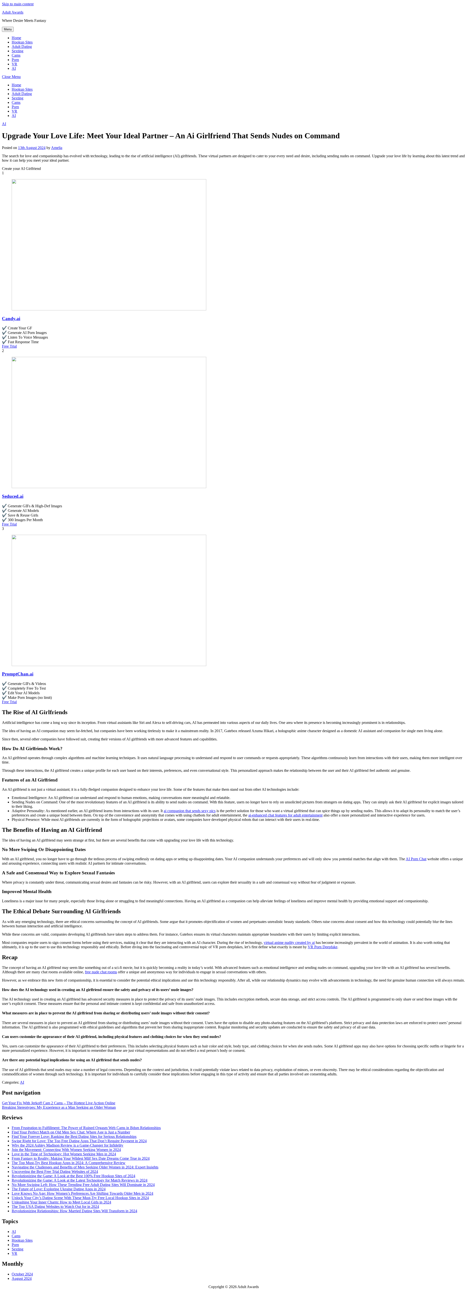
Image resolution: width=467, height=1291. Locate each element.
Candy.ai (11, 318)
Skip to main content (18, 4)
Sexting (17, 51)
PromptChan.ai (17, 673)
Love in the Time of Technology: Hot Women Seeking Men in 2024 (64, 1154)
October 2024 (22, 1274)
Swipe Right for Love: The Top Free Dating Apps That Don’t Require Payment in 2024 (79, 1141)
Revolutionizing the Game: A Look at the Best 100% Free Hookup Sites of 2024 (73, 1176)
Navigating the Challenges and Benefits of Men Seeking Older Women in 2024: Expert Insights (85, 1167)
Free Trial (9, 346)
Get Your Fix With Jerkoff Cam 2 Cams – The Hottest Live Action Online (58, 1103)
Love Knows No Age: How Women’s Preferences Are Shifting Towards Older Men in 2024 (82, 1193)
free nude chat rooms (101, 972)
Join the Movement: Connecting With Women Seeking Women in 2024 (66, 1150)
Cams (16, 55)
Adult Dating (22, 46)
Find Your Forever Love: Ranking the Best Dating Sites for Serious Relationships (74, 1136)
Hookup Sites (22, 42)
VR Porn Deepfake (322, 947)
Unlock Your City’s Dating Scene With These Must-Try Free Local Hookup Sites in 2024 (80, 1198)
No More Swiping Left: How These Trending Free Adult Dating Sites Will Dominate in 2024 (83, 1185)
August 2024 (22, 1278)
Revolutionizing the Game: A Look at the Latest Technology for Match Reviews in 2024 (79, 1180)
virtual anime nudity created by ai (289, 942)
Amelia (56, 148)
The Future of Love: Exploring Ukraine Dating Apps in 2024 (59, 1189)
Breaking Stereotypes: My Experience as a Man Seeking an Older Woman (59, 1107)
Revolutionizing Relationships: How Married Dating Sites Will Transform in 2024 (74, 1211)
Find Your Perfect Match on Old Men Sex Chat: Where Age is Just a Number (71, 1132)
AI (14, 68)
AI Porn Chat (416, 859)
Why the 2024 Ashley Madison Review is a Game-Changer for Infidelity (67, 1145)
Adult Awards (12, 12)
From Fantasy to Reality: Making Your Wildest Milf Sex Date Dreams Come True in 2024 (81, 1158)
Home (16, 38)
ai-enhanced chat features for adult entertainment (285, 815)
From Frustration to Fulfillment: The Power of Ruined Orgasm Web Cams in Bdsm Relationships (86, 1128)
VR (14, 64)
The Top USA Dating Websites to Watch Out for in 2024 (55, 1206)
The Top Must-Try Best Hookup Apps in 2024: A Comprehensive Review (69, 1163)
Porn (15, 60)
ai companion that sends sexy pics (190, 811)
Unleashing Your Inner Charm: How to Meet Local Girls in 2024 (61, 1202)
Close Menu (11, 77)
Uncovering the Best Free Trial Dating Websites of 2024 (55, 1171)
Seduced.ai (12, 496)
